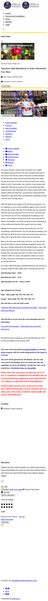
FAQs (7, 139)
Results (8, 22)
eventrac (16, 598)
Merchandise (11, 128)
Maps (10, 151)
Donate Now (10, 131)
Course (8, 125)
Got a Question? (8, 495)
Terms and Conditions (15, 16)
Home (8, 13)
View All (22, 517)
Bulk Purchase (16, 489)
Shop (7, 19)
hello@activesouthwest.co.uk (24, 580)
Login (7, 24)
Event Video (6, 86)
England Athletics (30, 350)
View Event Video (8, 115)
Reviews (8, 134)
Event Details (11, 122)
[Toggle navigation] (2, 9)
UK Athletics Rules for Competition (23, 368)
